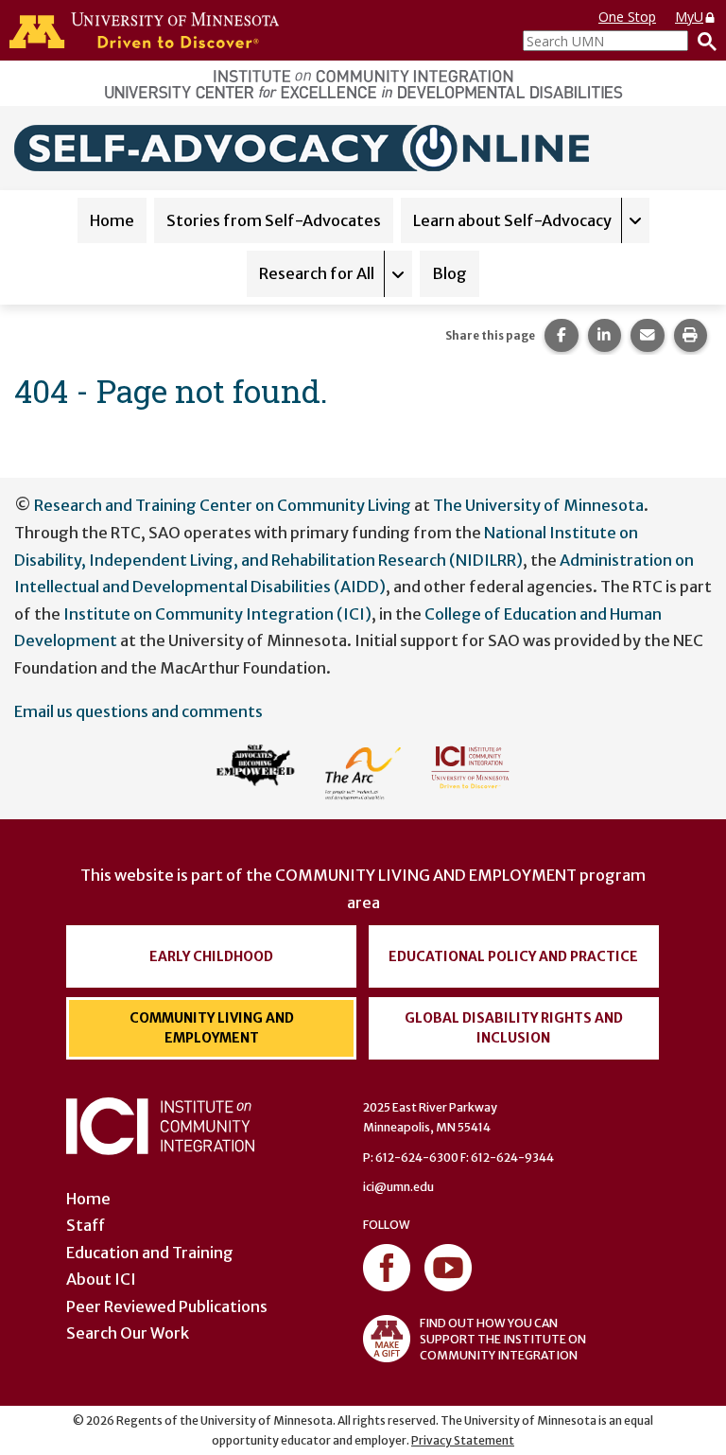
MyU (689, 17)
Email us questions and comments (138, 711)
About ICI (101, 1279)
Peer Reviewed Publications (167, 1306)
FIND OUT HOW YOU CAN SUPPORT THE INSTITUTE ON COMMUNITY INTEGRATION (503, 1339)
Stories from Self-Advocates (273, 220)
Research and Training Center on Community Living (222, 505)
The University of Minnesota (538, 505)
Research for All (316, 273)
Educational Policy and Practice (513, 956)
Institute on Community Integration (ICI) (217, 614)
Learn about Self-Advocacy (512, 220)
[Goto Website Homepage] (307, 146)
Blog (449, 273)
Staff (85, 1225)
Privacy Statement (462, 1440)
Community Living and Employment (212, 1027)
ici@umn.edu (398, 1187)
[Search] (702, 40)
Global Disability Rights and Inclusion (514, 1027)
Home (112, 220)
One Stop (627, 17)
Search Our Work (127, 1333)
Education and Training (149, 1252)
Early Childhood (211, 956)
